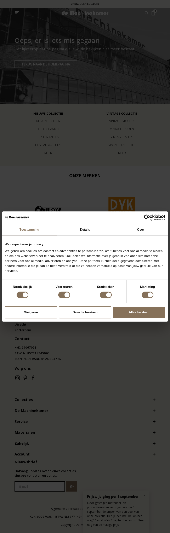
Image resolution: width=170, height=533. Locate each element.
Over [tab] (140, 229)
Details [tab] (85, 229)
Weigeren (31, 312)
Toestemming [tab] (29, 229)
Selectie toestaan (85, 312)
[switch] (64, 295)
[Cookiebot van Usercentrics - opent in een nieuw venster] (147, 217)
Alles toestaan (139, 312)
